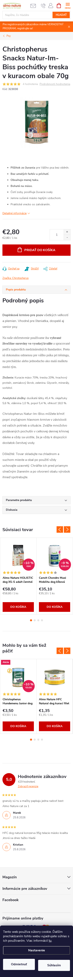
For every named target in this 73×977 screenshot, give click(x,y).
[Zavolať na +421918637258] (43, 5)
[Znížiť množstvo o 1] (67, 237)
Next (67, 529)
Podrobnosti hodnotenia (55, 84)
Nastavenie (36, 950)
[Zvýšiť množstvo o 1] (67, 232)
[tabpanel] (18, 576)
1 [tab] (31, 620)
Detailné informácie (14, 213)
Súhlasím (54, 965)
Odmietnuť (19, 964)
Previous (60, 529)
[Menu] (67, 5)
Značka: (15, 278)
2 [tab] (35, 620)
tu (50, 940)
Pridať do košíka (39, 250)
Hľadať (61, 15)
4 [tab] (42, 620)
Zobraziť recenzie (28, 786)
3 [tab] (38, 620)
